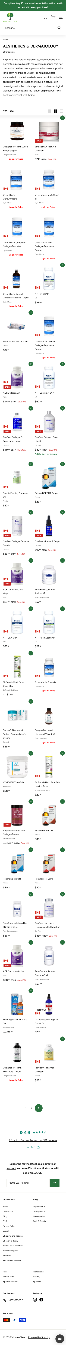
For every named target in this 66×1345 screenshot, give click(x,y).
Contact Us (8, 1211)
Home (5, 39)
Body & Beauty (39, 1221)
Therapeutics (39, 1211)
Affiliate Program (10, 1250)
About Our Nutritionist (13, 1245)
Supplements (39, 1206)
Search (6, 1231)
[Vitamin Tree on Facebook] (41, 1300)
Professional (38, 1271)
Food (5, 1271)
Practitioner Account (12, 1260)
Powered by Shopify (39, 1337)
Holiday (36, 1276)
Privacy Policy (9, 1226)
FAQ (5, 1221)
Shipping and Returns (13, 1236)
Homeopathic (39, 1216)
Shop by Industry (10, 1241)
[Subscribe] (54, 1183)
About (5, 1206)
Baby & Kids (8, 1276)
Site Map (7, 1255)
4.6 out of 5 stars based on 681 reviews (33, 1140)
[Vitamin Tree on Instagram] (35, 1300)
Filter (11, 110)
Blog (5, 1216)
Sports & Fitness (10, 1281)
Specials (37, 1281)
